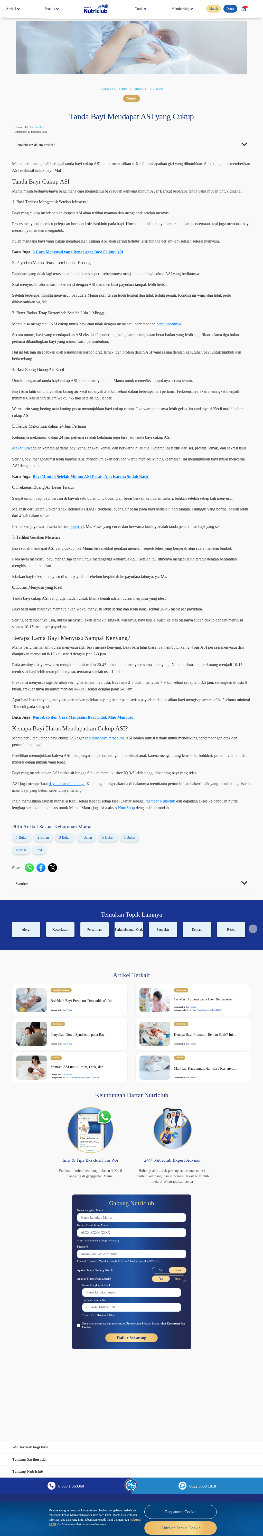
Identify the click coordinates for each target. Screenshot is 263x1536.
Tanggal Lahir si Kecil (98, 1360)
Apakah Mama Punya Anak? (97, 1339)
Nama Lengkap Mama (93, 1270)
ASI (42, 904)
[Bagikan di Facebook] (43, 922)
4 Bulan (94, 892)
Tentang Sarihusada (30, 1459)
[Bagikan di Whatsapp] (31, 922)
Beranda (104, 89)
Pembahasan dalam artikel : (39, 145)
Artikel (12, 9)
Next (253, 983)
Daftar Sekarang (132, 1399)
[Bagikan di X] (55, 922)
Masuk (210, 8)
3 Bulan (70, 892)
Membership (178, 9)
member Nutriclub (200, 849)
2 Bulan (46, 892)
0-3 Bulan (158, 89)
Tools (136, 9)
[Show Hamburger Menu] (255, 9)
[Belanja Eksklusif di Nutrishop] (243, 8)
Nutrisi (139, 89)
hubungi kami (119, 1521)
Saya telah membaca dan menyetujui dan (132, 1386)
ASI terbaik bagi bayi (32, 1447)
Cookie (110, 1388)
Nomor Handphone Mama (96, 1285)
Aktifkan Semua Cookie (180, 1528)
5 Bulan (119, 892)
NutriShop (206, 856)
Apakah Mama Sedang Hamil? (99, 1331)
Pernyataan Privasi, (152, 1384)
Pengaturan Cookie (180, 1512)
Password (84, 1307)
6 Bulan (143, 892)
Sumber (23, 938)
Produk (51, 9)
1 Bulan (22, 892)
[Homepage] (96, 9)
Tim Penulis (42, 127)
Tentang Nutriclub (29, 1471)
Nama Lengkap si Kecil (99, 1345)
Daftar (229, 8)
